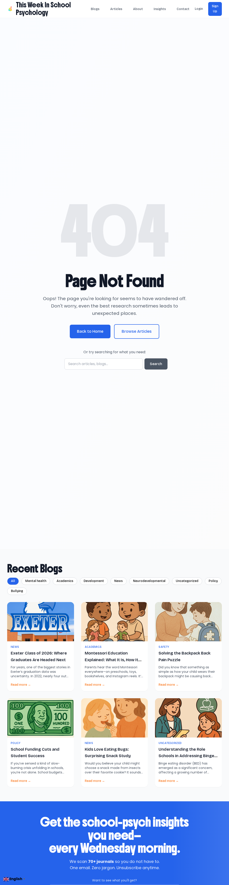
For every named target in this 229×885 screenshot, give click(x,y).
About (138, 9)
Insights (160, 9)
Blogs (95, 9)
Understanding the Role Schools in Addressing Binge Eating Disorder (186, 756)
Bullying (17, 591)
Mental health (35, 581)
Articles (116, 9)
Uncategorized (187, 581)
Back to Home (90, 331)
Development (94, 581)
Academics (65, 581)
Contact (183, 9)
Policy (213, 581)
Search (156, 364)
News (118, 581)
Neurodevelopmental (149, 581)
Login (199, 9)
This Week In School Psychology (43, 9)
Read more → (21, 685)
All (13, 581)
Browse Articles (137, 331)
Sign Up (215, 8)
